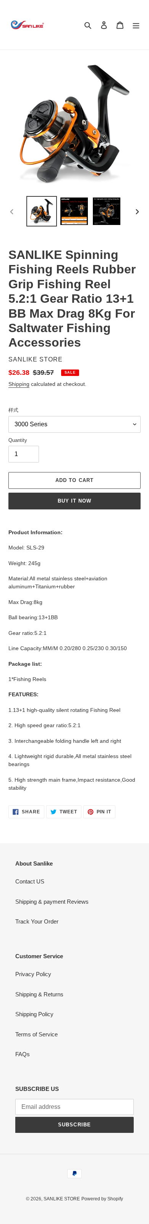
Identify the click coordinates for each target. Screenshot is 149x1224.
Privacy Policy (33, 974)
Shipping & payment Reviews (52, 901)
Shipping (18, 384)
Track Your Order (36, 921)
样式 (13, 410)
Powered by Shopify (102, 1199)
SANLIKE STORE (62, 1199)
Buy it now (74, 501)
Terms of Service (36, 1034)
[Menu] (136, 25)
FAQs (22, 1054)
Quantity (17, 440)
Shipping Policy (34, 1014)
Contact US (29, 881)
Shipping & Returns (39, 994)
